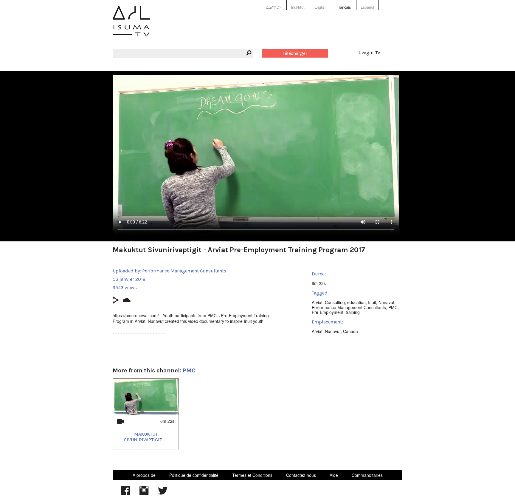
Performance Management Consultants (184, 271)
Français (343, 7)
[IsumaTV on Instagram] (144, 494)
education (356, 302)
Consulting (335, 302)
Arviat (317, 302)
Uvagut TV (369, 53)
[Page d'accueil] (131, 25)
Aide (334, 475)
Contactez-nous (301, 475)
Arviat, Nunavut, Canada (335, 331)
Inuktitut (298, 7)
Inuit (372, 302)
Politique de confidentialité (193, 475)
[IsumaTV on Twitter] (163, 494)
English (320, 7)
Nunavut (386, 302)
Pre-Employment (327, 312)
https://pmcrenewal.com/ (136, 315)
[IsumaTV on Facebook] (125, 494)
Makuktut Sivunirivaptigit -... (145, 437)
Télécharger (295, 53)
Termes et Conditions (252, 475)
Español (367, 7)
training (353, 312)
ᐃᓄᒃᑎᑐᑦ (273, 7)
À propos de (144, 475)
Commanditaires (367, 475)
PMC (393, 307)
